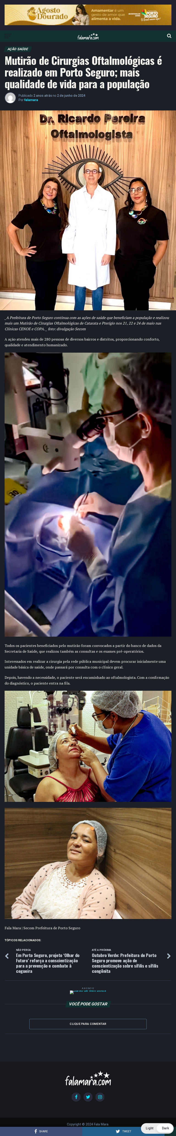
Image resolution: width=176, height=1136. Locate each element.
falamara (31, 100)
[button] (157, 1128)
